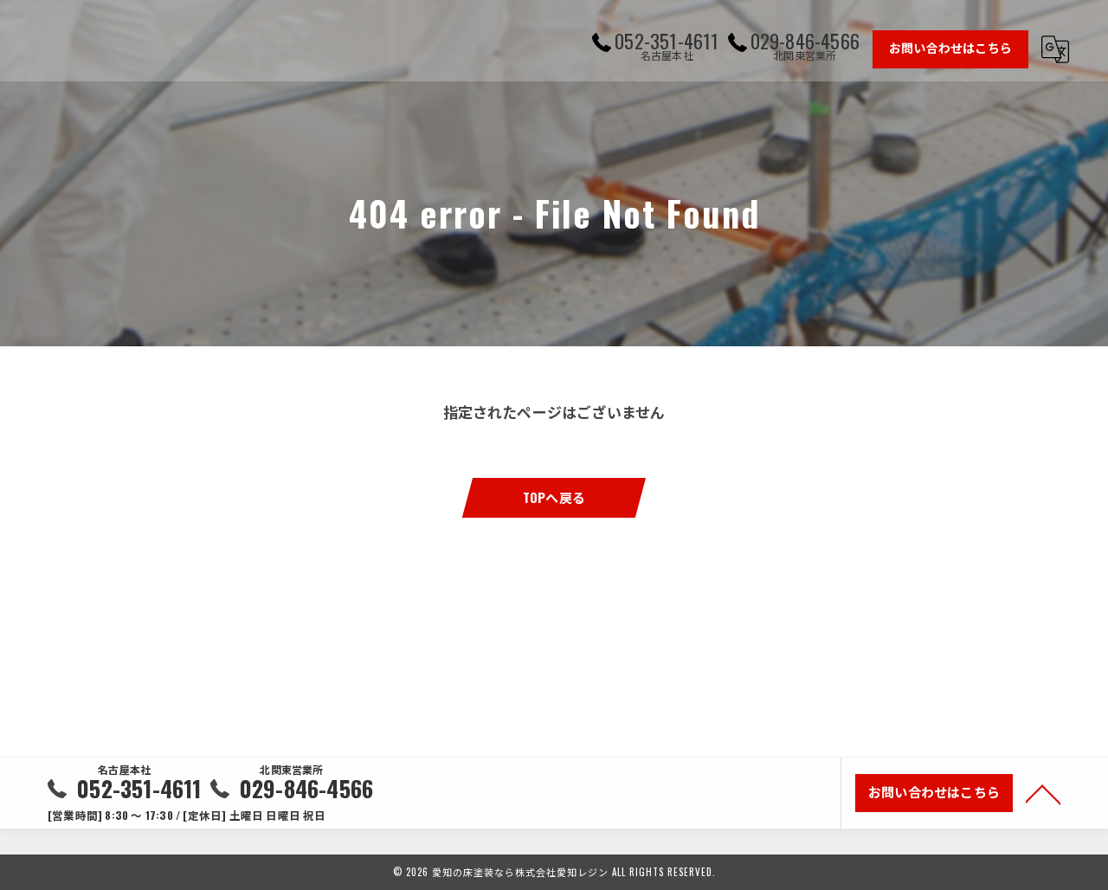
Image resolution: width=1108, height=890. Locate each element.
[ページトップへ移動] (1043, 793)
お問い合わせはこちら (950, 47)
